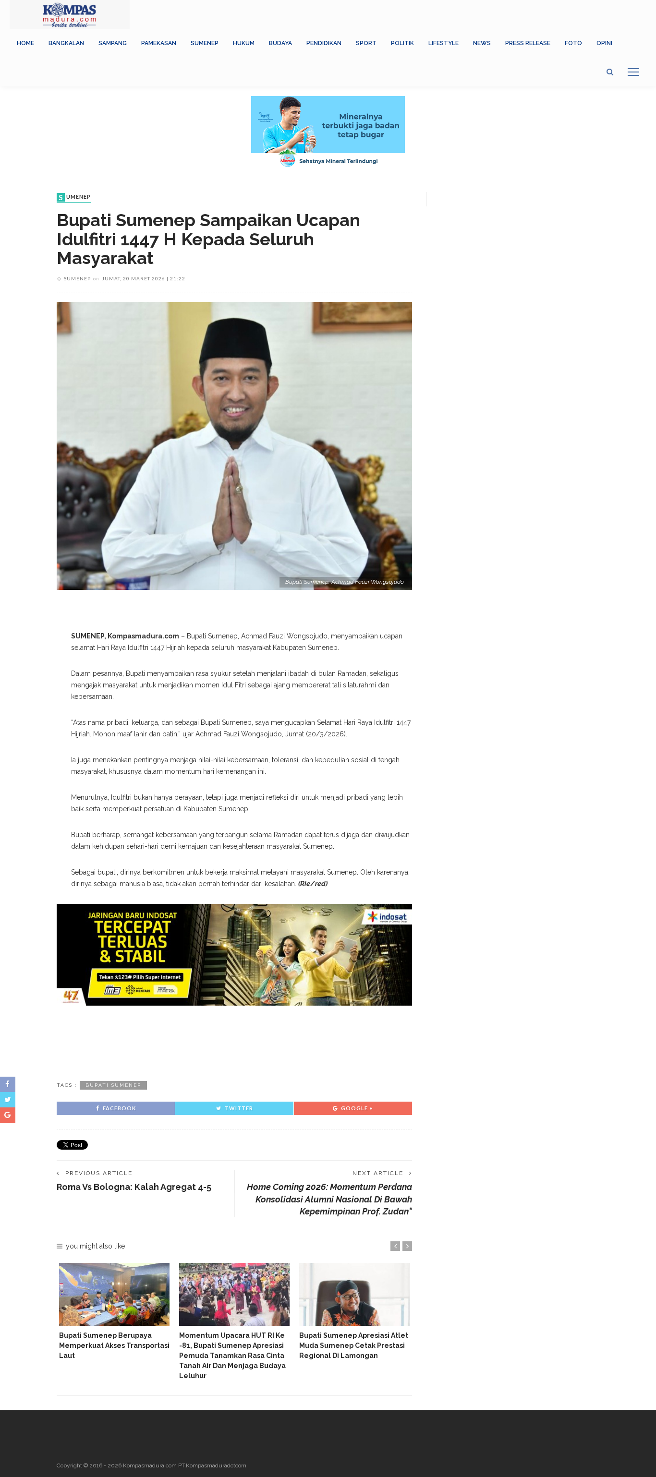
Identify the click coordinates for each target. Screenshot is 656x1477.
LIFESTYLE (443, 43)
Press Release (527, 43)
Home (25, 43)
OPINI (604, 43)
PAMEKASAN (158, 43)
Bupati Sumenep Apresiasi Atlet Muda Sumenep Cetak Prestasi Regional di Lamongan (353, 1345)
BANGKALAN (66, 43)
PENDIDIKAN (323, 43)
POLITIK (402, 43)
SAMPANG (112, 43)
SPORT (366, 43)
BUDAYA (280, 43)
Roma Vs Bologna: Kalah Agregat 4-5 (134, 1187)
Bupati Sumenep (113, 1085)
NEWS (482, 43)
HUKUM (244, 43)
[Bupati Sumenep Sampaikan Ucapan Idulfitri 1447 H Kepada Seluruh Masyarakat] (234, 445)
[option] (114, 1312)
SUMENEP (205, 43)
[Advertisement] (234, 1041)
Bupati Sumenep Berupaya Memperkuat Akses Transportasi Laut (114, 1345)
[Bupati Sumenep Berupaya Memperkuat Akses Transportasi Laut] (114, 1294)
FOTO (573, 43)
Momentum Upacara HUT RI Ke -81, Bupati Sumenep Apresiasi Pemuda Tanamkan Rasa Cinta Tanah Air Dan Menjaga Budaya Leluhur (232, 1356)
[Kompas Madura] (70, 14)
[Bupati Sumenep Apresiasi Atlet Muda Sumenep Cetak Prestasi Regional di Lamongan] (354, 1294)
